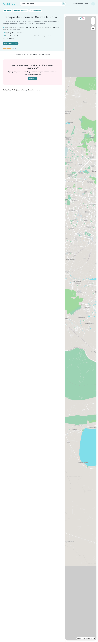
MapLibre (79, 638)
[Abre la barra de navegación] (93, 4)
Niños (8, 11)
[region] (80, 328)
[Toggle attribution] (94, 638)
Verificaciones (21, 11)
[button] (93, 164)
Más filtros (36, 11)
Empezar (32, 78)
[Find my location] (93, 28)
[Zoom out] (93, 23)
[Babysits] (9, 4)
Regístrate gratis (10, 43)
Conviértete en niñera (80, 4)
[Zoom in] (93, 19)
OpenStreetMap (88, 638)
